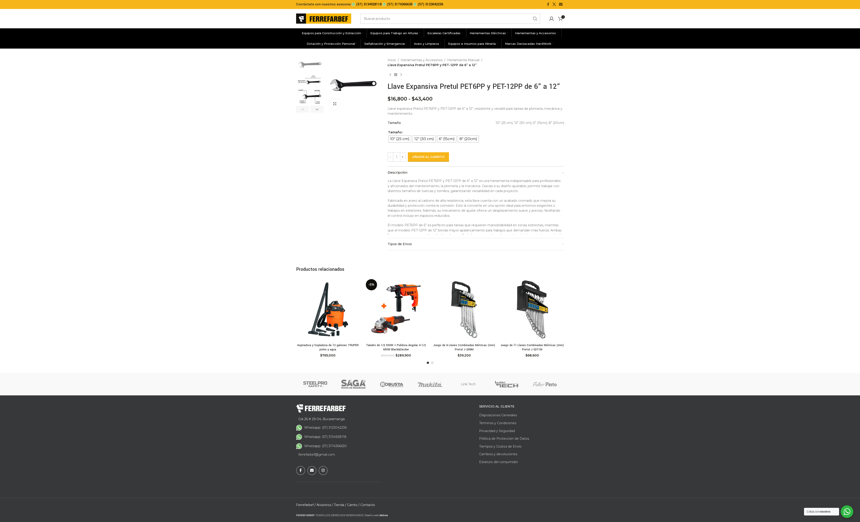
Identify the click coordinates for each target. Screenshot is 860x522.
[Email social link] (560, 4)
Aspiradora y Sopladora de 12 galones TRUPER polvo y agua (328, 347)
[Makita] (430, 384)
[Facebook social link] (548, 4)
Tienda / (340, 505)
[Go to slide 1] (428, 363)
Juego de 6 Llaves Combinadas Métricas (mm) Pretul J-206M (464, 347)
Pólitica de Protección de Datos (504, 439)
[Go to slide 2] (432, 363)
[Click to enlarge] (334, 103)
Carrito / (353, 505)
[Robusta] (392, 384)
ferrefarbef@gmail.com (316, 455)
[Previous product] (390, 75)
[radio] (400, 139)
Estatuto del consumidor (498, 462)
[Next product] (401, 75)
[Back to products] (395, 75)
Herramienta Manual (463, 60)
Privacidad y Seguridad (497, 431)
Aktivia (383, 515)
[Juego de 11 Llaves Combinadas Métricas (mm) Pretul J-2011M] (532, 309)
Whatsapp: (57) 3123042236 (325, 428)
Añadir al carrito (428, 157)
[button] (302, 109)
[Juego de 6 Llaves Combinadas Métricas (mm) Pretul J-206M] (464, 309)
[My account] (551, 18)
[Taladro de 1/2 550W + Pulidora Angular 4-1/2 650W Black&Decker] (396, 309)
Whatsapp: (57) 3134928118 (325, 437)
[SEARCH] (535, 18)
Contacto (367, 505)
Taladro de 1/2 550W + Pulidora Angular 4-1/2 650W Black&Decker (396, 347)
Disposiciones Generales (498, 415)
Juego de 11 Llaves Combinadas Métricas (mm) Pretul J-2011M (532, 347)
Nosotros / (325, 505)
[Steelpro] (315, 384)
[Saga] (353, 384)
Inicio (392, 60)
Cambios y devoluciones (498, 454)
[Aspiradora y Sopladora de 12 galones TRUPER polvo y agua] (328, 309)
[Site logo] (323, 18)
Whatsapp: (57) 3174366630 (325, 446)
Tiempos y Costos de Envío (500, 446)
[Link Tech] (506, 384)
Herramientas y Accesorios (421, 60)
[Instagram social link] (323, 470)
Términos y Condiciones (497, 423)
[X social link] (554, 4)
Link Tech (468, 384)
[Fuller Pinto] (545, 384)
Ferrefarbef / (306, 505)
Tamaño (395, 132)
